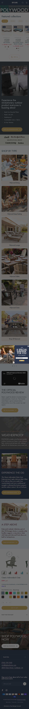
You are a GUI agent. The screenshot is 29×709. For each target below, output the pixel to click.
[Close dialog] (28, 346)
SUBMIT (21, 360)
